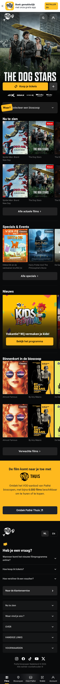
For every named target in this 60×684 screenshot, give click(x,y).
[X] (43, 659)
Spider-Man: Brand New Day (11, 159)
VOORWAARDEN (14, 648)
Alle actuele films (28, 211)
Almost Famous (10, 396)
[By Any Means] (41, 377)
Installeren (51, 6)
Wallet (42, 681)
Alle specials (28, 276)
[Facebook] (23, 659)
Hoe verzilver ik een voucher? (18, 578)
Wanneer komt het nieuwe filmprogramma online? (25, 558)
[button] (43, 18)
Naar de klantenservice (17, 590)
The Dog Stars (35, 157)
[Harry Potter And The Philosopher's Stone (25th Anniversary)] (41, 245)
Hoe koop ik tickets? (13, 569)
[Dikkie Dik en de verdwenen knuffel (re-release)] (15, 245)
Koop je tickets (28, 86)
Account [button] (53, 681)
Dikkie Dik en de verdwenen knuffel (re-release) (12, 267)
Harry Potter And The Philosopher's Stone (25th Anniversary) (38, 267)
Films (6, 681)
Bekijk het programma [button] (29, 341)
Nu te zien (10, 605)
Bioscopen (18, 681)
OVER (8, 626)
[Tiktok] (30, 659)
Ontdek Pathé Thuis (28, 510)
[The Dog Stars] (41, 137)
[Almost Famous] (15, 377)
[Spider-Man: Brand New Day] (15, 137)
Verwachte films (28, 451)
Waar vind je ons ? (14, 616)
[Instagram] (17, 659)
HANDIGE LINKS (13, 637)
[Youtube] (37, 659)
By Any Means (35, 396)
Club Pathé (31, 681)
